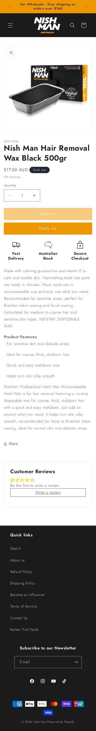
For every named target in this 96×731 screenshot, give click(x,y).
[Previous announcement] (9, 6)
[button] (10, 25)
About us (17, 560)
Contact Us (19, 618)
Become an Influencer (27, 594)
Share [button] (13, 443)
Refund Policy (21, 571)
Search (15, 548)
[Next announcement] (86, 6)
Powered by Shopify (60, 722)
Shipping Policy (22, 583)
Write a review (47, 492)
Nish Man (40, 722)
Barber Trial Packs (24, 629)
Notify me (48, 228)
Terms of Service (23, 606)
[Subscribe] (75, 662)
